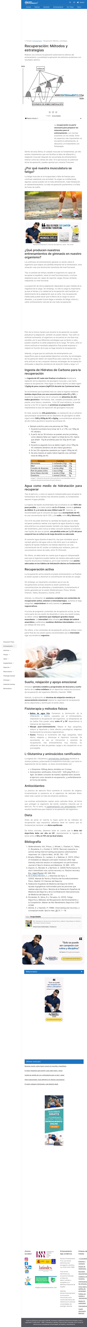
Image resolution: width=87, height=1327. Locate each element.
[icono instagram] (26, 1260)
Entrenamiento (58, 7)
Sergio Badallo (56, 116)
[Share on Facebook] (53, 112)
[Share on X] (49, 112)
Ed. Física (70, 7)
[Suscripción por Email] (74, 2)
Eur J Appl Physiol (35, 873)
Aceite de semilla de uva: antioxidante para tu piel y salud (44, 1075)
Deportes (6, 667)
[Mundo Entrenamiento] (31, 2)
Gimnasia (6, 680)
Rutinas (37, 7)
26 (56, 910)
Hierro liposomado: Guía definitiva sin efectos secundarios (44, 1079)
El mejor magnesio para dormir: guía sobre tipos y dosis (44, 1071)
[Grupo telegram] (77, 2)
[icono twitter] (26, 1268)
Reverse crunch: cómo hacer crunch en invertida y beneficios (45, 1066)
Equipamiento (7, 663)
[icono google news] (27, 1273)
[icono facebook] (26, 1264)
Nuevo (82, 2)
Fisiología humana (9, 676)
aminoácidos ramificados (58, 759)
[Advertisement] (53, 26)
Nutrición (46, 7)
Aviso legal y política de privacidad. (83, 1289)
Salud (79, 7)
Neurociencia (7, 671)
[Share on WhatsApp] (56, 112)
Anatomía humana (9, 684)
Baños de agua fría (40, 713)
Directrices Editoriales (41, 927)
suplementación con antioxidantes (61, 807)
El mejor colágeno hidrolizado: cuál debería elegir (41, 1084)
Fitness (5, 654)
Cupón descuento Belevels (82, 1311)
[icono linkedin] (29, 1268)
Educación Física (8, 642)
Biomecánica (7, 688)
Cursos (28, 7)
